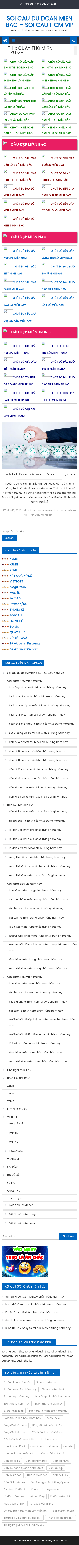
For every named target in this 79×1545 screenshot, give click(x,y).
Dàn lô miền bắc (37, 1475)
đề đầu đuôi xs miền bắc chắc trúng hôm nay (37, 821)
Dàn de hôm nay (36, 1461)
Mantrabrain (60, 1540)
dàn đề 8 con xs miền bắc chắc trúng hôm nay (38, 760)
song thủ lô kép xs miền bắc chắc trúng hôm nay (39, 866)
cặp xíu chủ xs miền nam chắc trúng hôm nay (38, 1001)
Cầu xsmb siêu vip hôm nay (24, 681)
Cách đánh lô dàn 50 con (48, 1432)
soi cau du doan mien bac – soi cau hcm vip (39, 21)
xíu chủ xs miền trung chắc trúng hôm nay (36, 959)
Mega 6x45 (18, 587)
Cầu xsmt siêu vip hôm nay (24, 884)
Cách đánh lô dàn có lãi (19, 1439)
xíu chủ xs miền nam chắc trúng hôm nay (35, 1052)
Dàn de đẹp (56, 1468)
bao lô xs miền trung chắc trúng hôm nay (35, 890)
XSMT (14, 570)
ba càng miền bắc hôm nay (52, 1396)
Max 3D (15, 593)
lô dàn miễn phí (60, 1496)
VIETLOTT (16, 581)
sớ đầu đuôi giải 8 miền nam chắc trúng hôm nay (39, 1034)
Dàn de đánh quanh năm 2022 (23, 1468)
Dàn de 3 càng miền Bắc (19, 1453)
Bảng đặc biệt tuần (15, 1432)
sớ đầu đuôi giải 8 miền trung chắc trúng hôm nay (40, 936)
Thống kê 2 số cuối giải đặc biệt (23, 1518)
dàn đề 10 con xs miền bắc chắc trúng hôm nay (38, 769)
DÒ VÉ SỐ (16, 621)
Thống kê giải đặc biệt (60, 1518)
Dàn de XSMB (61, 1461)
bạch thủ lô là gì (14, 1411)
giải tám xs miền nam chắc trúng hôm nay (36, 1011)
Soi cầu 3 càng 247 (41, 1503)
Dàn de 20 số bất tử (52, 1453)
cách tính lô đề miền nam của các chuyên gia (39, 474)
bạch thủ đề (54, 1418)
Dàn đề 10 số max (14, 1482)
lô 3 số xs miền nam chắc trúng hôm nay (34, 1043)
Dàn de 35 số (12, 1461)
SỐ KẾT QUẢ (18, 638)
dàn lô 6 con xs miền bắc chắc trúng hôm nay (38, 796)
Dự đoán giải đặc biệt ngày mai (50, 1482)
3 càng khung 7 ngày (17, 1382)
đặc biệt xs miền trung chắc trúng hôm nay (36, 908)
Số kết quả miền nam (24, 649)
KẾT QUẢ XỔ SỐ (21, 576)
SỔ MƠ (14, 626)
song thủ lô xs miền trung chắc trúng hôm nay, (38, 968)
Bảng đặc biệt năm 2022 (47, 1425)
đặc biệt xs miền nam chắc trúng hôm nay (35, 992)
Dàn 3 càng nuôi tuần (44, 1446)
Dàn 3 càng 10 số (14, 1446)
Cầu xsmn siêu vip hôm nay (24, 977)
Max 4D (15, 598)
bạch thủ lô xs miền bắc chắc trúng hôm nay (37, 714)
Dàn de (68, 1446)
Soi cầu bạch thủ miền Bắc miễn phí (25, 1511)
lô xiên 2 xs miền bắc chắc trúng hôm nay (35, 830)
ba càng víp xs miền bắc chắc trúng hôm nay (37, 687)
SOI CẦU (16, 615)
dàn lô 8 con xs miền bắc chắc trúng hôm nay (38, 811)
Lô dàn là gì (37, 1496)
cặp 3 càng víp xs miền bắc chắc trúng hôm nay (39, 733)
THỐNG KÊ (17, 610)
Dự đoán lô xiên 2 (14, 1489)
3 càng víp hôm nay (16, 1396)
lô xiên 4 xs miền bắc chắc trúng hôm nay (35, 848)
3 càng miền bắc (46, 1382)
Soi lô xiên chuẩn (63, 1511)
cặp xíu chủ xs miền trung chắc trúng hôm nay (38, 899)
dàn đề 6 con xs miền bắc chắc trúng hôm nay (38, 751)
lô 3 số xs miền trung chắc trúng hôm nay (35, 927)
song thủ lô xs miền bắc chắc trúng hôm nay (37, 875)
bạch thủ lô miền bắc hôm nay (48, 1411)
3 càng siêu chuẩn (53, 1389)
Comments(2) (43, 515)
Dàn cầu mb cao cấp (20, 805)
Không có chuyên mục (45, 1489)
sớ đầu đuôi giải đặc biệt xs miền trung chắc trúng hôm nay (43, 947)
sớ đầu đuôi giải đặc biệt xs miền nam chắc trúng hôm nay (42, 1022)
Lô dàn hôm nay (14, 1496)
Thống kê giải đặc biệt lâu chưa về (24, 1525)
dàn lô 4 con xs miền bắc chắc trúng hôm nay (38, 787)
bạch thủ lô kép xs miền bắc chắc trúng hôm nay (39, 705)
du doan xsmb (49, 1439)
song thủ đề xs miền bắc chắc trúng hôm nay (37, 857)
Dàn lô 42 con (12, 1475)
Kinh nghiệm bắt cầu (19, 1070)
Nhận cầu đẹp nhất (18, 1078)
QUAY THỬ (17, 632)
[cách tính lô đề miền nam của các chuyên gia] (40, 445)
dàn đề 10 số (60, 1475)
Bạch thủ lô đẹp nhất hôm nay (22, 1418)
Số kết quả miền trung (25, 643)
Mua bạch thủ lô (14, 1503)
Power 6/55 (18, 604)
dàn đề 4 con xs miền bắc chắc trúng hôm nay (38, 742)
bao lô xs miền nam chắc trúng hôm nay (35, 983)
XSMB (14, 559)
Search (9, 538)
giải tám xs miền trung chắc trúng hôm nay (36, 917)
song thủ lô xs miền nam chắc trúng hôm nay (38, 1061)
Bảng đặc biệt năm (15, 1425)
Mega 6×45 (16, 1123)
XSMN (14, 564)
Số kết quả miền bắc (21, 1205)
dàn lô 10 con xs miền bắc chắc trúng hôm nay (38, 778)
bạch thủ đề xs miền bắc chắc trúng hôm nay (37, 696)
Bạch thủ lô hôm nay (17, 1403)
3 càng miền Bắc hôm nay (20, 1389)
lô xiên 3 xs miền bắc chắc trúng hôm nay (35, 839)
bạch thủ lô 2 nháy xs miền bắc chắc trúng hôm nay (41, 724)
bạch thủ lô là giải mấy (49, 1403)
